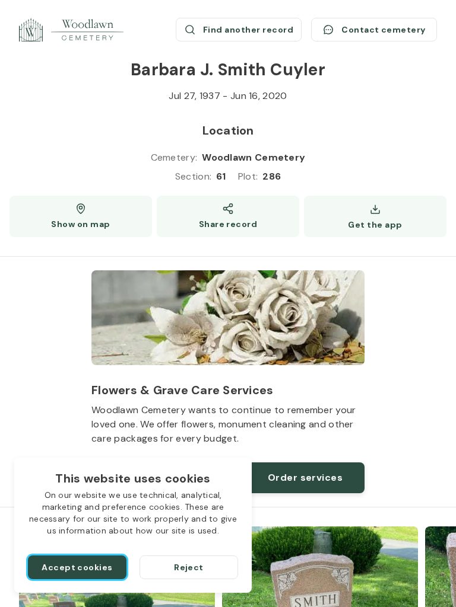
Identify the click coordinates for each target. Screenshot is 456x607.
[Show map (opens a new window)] (81, 216)
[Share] (228, 216)
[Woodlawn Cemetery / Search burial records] (71, 29)
